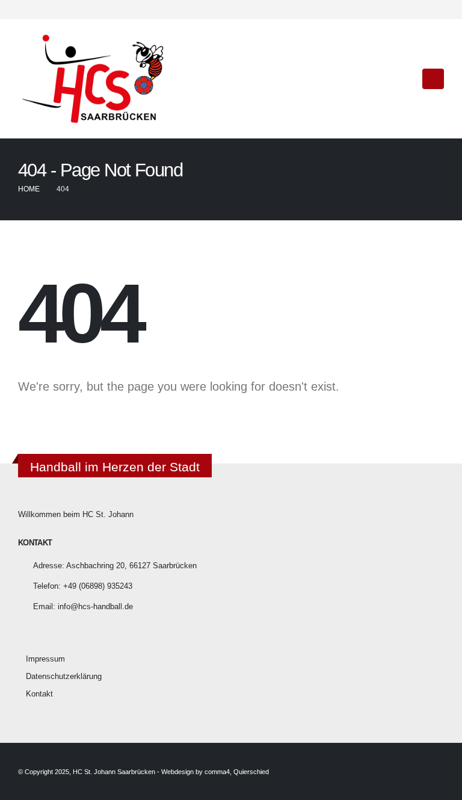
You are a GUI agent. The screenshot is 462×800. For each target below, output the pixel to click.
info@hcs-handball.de (95, 607)
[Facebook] (415, 9)
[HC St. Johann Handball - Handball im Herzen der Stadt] (93, 78)
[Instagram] (435, 9)
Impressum (45, 659)
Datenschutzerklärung (64, 676)
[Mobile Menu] (433, 79)
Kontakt (39, 694)
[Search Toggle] (405, 79)
